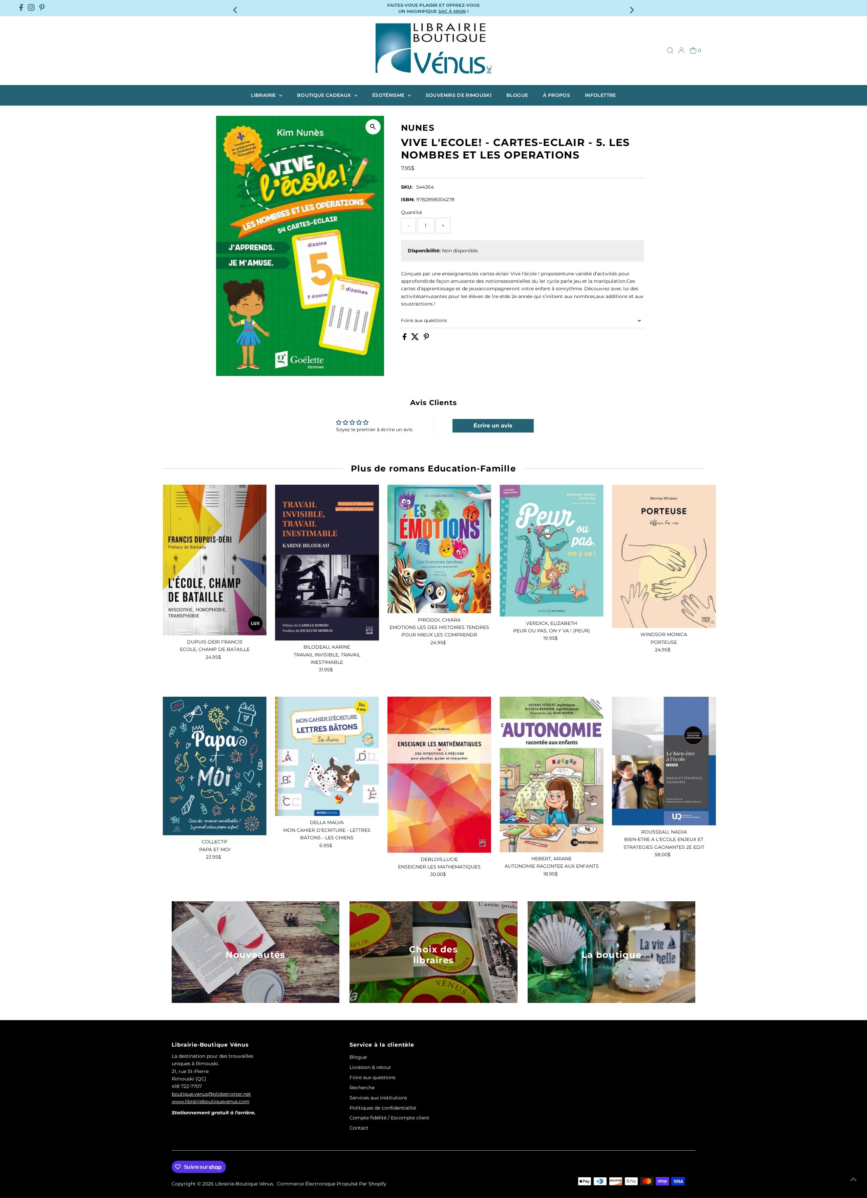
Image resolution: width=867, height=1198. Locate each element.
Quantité (411, 212)
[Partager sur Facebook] (405, 338)
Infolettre (600, 95)
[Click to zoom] (373, 126)
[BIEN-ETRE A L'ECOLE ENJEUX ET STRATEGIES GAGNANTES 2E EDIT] (664, 761)
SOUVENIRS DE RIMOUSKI (458, 95)
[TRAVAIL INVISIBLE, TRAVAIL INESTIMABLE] (327, 562)
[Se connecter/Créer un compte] (681, 50)
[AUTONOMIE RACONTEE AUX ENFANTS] (552, 774)
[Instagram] (31, 8)
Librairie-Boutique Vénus (244, 1184)
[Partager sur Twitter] (415, 338)
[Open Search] (670, 50)
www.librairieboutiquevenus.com (211, 1101)
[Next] (631, 8)
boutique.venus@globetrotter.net (211, 1094)
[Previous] (236, 8)
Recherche (362, 1088)
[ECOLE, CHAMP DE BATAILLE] (215, 560)
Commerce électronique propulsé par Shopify (331, 1184)
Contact (359, 1128)
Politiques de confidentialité (383, 1108)
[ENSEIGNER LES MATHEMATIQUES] (439, 775)
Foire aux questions (424, 320)
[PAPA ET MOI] (215, 766)
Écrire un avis (492, 425)
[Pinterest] (42, 8)
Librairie (264, 95)
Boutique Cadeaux (325, 95)
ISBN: (408, 199)
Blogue (517, 95)
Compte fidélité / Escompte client (389, 1118)
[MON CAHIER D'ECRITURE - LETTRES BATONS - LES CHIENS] (327, 756)
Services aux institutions (378, 1098)
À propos (556, 95)
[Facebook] (21, 8)
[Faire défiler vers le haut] (853, 1179)
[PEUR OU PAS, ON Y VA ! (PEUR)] (552, 550)
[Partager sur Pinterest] (426, 338)
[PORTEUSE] (664, 556)
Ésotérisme (389, 95)
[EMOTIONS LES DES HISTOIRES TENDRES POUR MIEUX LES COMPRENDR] (439, 549)
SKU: (407, 187)
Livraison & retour (370, 1067)
